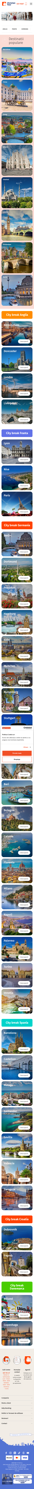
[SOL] (22, 1481)
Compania (5, 1398)
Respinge (17, 759)
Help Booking (6, 1408)
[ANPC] (7, 1479)
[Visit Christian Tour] (9, 4)
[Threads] (24, 1453)
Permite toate (17, 753)
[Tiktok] (19, 1453)
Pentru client (6, 1403)
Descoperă (24, 341)
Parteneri (5, 1418)
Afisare (25, 747)
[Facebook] (6, 1453)
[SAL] (22, 1476)
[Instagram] (10, 1453)
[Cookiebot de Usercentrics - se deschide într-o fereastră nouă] (24, 728)
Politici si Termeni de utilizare (12, 1413)
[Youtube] (28, 1453)
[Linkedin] (15, 1453)
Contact (4, 1423)
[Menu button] (31, 4)
